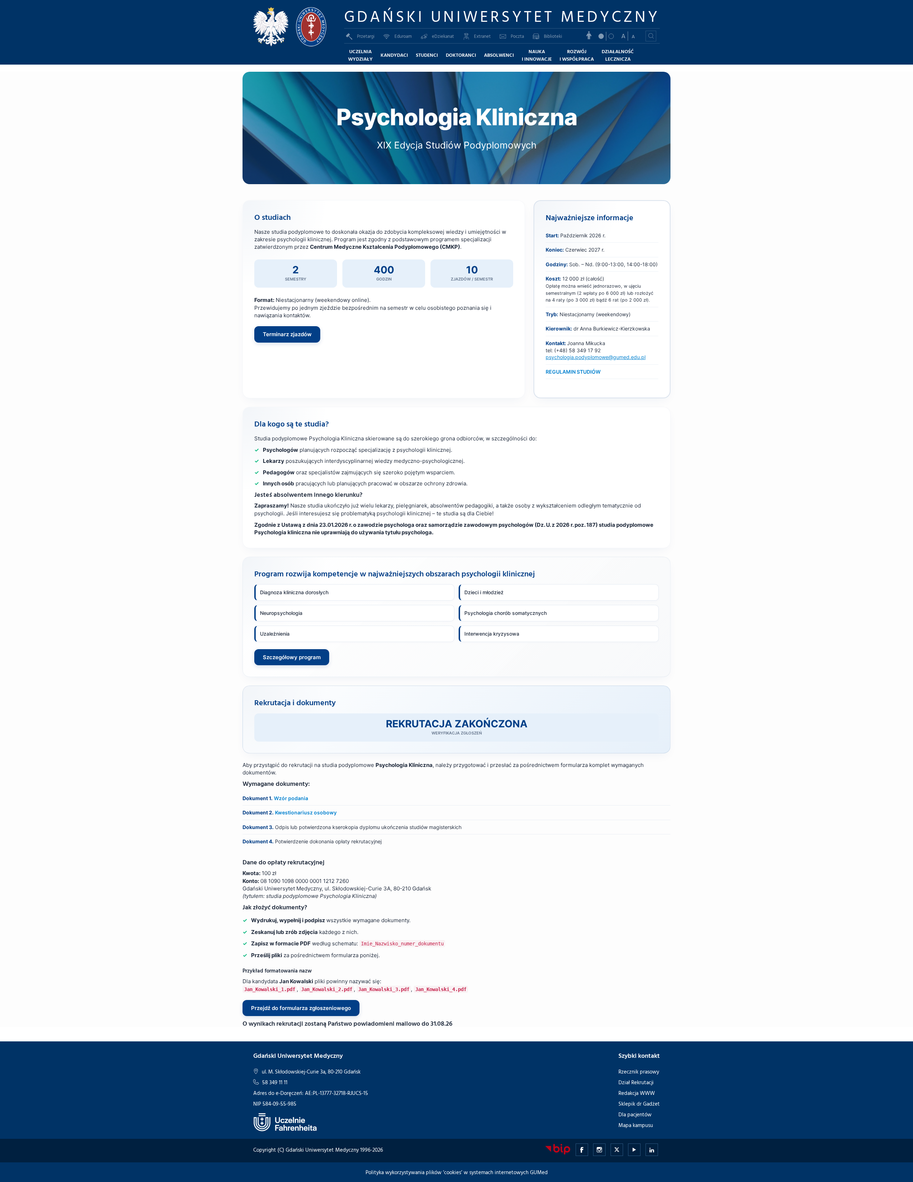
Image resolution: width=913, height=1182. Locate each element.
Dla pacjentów (635, 1114)
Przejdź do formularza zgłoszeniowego (301, 1008)
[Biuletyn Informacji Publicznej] (557, 1149)
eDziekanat (443, 36)
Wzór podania (291, 798)
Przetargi (365, 36)
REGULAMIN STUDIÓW (573, 372)
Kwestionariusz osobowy (306, 812)
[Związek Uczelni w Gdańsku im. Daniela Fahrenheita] (285, 1121)
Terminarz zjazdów (287, 334)
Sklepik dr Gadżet (639, 1104)
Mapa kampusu (635, 1125)
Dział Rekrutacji (636, 1082)
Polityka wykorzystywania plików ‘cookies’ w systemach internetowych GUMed (457, 1172)
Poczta (517, 36)
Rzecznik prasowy (638, 1071)
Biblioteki (553, 36)
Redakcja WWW (636, 1093)
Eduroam (403, 36)
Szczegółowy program (292, 657)
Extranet (482, 36)
